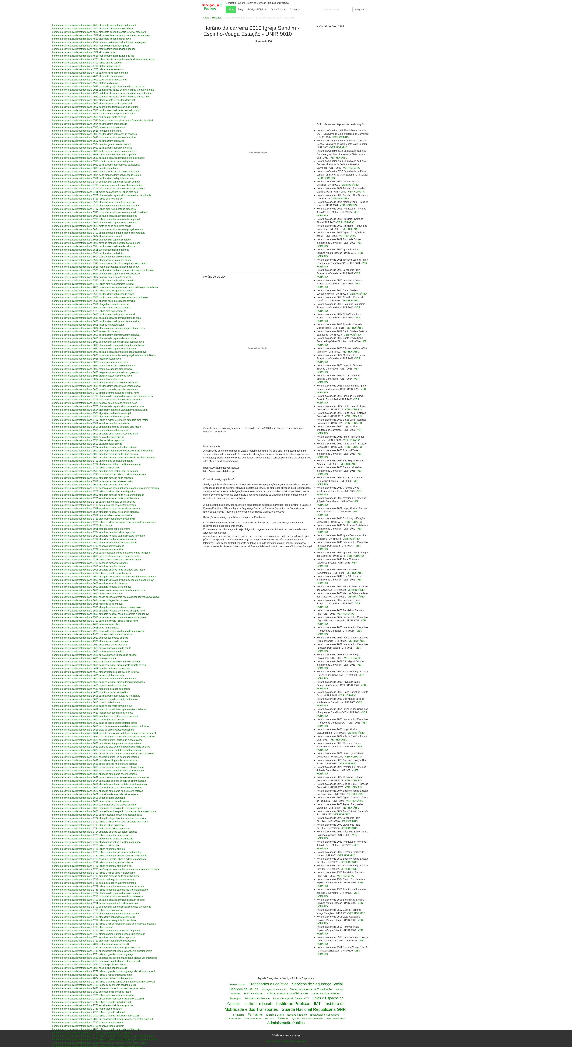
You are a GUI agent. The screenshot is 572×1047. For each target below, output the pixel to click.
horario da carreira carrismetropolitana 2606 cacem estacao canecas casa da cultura (96, 556)
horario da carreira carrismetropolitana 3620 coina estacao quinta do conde (91, 648)
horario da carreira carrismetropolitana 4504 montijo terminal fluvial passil (90, 45)
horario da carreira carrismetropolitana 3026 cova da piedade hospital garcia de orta (96, 243)
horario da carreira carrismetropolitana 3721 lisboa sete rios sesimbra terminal (93, 284)
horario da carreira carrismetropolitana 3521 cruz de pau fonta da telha (89, 117)
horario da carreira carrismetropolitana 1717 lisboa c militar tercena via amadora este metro (100, 420)
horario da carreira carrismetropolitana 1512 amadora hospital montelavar (91, 423)
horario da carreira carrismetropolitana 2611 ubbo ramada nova (85, 627)
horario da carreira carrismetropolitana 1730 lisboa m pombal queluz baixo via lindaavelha (99, 855)
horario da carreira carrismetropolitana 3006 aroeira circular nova (86, 331)
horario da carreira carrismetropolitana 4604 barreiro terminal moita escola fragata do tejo (99, 665)
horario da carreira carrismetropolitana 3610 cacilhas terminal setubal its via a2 (93, 314)
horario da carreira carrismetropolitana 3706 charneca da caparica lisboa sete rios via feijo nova (102, 396)
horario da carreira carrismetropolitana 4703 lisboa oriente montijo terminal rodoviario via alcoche (103, 59)
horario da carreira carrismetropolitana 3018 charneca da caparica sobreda (91, 239)
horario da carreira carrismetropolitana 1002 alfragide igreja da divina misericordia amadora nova (103, 580)
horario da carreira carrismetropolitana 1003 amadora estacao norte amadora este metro (98, 569)
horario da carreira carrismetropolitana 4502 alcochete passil (84, 52)
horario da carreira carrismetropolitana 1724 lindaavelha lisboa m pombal (90, 828)
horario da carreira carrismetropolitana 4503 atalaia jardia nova (85, 83)
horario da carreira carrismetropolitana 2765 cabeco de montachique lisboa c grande (96, 961)
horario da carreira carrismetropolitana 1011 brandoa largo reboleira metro (91, 529)
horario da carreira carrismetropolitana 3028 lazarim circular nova (86, 358)
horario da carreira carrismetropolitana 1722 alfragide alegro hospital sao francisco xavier (99, 818)
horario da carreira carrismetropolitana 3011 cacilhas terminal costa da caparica (94, 154)
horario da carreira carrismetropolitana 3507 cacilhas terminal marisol (88, 141)
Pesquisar (360, 9)
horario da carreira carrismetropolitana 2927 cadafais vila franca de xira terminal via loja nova (101, 96)
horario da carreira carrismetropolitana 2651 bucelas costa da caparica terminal (94, 301)
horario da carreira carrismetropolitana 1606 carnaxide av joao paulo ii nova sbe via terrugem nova (104, 811)
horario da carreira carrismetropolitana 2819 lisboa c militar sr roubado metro (92, 975)
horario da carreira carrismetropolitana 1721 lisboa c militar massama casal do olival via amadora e (104, 522)
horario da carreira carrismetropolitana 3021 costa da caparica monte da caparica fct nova (99, 352)
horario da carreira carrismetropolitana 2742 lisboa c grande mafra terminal (91, 1002)
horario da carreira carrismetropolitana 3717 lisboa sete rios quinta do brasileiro (94, 209)
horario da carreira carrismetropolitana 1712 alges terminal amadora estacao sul (94, 539)
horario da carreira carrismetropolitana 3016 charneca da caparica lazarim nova (94, 338)
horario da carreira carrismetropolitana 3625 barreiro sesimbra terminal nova (92, 706)
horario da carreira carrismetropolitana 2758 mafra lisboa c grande (87, 1009)
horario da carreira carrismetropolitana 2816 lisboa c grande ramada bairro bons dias (96, 1029)
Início (231, 9)
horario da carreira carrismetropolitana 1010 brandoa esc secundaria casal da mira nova (98, 590)
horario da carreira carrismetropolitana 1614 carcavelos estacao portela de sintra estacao (99, 781)
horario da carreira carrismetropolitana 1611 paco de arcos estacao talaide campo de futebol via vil (104, 733)
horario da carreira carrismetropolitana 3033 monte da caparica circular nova (92, 369)
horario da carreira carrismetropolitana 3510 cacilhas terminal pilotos (88, 253)
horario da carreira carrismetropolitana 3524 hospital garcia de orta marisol (91, 144)
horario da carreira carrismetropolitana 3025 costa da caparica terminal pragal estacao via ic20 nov (104, 355)
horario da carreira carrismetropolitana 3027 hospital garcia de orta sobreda (92, 277)
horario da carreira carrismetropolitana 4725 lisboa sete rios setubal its (89, 311)
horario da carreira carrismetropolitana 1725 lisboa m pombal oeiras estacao (92, 835)
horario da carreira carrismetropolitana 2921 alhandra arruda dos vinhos (90, 641)
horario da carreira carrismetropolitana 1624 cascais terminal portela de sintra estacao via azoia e (103, 736)
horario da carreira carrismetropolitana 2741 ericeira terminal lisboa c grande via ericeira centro (102, 951)
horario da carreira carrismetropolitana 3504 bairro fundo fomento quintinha (91, 256)
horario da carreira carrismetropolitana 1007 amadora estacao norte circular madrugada (98, 495)
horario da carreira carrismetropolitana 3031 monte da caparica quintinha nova (93, 365)
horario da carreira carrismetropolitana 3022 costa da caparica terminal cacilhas (94, 137)
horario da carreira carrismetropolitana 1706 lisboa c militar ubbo (86, 467)
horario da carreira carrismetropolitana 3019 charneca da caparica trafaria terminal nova (98, 345)
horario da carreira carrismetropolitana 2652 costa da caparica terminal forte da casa (96, 318)
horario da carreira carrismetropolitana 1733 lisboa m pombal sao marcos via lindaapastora (100, 889)
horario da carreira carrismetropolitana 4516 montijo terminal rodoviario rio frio (93, 56)
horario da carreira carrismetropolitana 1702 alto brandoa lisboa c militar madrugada (96, 464)
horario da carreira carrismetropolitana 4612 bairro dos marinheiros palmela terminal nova (99, 709)
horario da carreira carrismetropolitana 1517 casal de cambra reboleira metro (92, 481)
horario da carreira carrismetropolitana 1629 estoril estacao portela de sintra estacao (96, 750)
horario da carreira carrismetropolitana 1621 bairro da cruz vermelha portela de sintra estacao (101, 746)
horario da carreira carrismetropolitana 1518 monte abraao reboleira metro (91, 430)
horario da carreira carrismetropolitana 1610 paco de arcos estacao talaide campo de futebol (100, 726)
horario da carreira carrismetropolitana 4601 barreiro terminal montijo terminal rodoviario (98, 682)
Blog (240, 9)
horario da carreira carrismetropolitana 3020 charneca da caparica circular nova (94, 348)
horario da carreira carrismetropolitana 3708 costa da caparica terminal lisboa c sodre (97, 399)
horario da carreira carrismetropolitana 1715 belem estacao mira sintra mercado (94, 505)
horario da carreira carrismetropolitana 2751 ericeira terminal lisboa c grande (92, 1005)
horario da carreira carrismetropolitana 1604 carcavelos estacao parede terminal (94, 804)
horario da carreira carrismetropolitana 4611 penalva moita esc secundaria (91, 668)
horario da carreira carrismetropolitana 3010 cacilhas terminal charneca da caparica (96, 164)
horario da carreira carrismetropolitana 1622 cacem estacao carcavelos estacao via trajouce (100, 777)
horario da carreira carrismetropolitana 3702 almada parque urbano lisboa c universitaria (98, 233)
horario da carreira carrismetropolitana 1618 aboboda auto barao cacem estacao (94, 774)
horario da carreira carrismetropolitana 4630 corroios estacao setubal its (90, 692)
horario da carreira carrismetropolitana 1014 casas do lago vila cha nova (90, 600)
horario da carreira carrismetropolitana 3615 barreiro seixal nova (86, 702)
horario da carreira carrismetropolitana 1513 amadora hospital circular (89, 566)
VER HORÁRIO (340, 137)
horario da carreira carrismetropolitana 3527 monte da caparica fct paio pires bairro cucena (99, 263)
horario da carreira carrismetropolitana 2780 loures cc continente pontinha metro (94, 985)
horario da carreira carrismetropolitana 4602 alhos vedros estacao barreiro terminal (95, 672)
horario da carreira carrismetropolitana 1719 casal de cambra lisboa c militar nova (95, 621)
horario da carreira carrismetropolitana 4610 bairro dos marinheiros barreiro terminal (96, 661)
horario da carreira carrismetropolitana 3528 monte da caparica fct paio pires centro (96, 267)
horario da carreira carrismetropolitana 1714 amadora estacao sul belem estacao (94, 447)
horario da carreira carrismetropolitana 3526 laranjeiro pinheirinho (86, 130)
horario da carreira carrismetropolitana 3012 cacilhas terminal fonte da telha (92, 147)
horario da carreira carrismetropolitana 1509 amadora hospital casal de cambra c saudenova (100, 614)
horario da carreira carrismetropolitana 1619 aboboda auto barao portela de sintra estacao (99, 784)
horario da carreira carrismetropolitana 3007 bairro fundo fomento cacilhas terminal (95, 107)
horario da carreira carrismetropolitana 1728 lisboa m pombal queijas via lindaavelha (96, 852)
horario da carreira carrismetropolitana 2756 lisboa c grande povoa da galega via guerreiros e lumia (104, 1039)
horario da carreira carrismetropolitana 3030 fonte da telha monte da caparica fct (94, 151)
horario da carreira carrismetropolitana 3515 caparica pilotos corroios (88, 127)
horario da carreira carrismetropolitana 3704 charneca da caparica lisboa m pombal (96, 181)
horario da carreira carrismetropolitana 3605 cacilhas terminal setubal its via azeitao (96, 321)
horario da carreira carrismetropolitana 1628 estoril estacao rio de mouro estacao (94, 764)
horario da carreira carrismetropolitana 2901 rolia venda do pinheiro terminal (92, 634)
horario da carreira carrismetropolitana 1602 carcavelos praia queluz (88, 437)
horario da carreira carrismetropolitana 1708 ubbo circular (82, 525)
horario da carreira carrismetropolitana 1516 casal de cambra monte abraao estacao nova (99, 617)
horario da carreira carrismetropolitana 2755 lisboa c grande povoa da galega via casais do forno (103, 1036)
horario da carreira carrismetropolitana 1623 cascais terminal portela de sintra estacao (97, 740)
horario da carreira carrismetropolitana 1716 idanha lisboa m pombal (88, 440)
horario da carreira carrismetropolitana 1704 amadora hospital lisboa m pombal (93, 532)
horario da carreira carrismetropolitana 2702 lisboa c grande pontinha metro (92, 573)
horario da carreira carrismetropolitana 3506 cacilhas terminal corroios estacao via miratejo (100, 297)
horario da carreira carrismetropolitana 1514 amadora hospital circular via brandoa (95, 512)
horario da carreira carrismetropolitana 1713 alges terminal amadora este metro (93, 518)
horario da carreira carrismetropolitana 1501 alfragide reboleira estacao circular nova (96, 607)
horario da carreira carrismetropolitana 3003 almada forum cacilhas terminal (92, 103)
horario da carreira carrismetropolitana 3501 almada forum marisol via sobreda (93, 202)
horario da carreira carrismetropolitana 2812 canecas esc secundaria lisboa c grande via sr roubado (104, 958)
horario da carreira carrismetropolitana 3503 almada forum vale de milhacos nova (95, 382)
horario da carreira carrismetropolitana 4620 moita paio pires (84, 658)
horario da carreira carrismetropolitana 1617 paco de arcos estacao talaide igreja (94, 723)
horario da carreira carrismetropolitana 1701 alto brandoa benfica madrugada (92, 461)
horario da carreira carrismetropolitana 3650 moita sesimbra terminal (88, 651)
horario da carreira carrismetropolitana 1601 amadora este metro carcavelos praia (95, 433)
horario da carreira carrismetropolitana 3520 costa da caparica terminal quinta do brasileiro (99, 212)
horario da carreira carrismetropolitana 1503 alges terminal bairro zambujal (91, 413)
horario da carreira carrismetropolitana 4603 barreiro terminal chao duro (89, 685)
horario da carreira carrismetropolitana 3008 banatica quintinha (85, 168)
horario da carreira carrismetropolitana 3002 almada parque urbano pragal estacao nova (98, 328)
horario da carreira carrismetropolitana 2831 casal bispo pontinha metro (89, 968)
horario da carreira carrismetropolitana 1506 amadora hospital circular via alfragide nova (98, 610)
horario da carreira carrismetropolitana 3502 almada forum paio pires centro (92, 260)
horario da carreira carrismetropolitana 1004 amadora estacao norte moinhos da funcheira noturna (103, 457)
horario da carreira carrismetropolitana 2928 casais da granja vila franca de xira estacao (98, 86)
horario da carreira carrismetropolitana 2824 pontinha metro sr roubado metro (92, 978)
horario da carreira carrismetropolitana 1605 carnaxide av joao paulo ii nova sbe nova (97, 808)
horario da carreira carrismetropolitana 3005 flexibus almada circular (88, 324)
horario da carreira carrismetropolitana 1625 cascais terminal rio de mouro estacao (95, 757)
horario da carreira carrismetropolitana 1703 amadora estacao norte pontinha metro (96, 498)
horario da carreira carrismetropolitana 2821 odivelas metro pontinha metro (91, 992)
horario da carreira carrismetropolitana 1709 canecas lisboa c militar (88, 549)
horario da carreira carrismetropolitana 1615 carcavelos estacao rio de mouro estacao (97, 787)
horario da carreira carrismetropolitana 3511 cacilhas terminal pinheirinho (90, 250)
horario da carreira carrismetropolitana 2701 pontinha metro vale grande (90, 563)
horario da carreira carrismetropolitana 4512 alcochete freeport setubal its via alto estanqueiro (101, 35)
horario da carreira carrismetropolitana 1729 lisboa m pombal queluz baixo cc (92, 862)
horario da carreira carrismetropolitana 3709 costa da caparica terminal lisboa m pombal (98, 188)
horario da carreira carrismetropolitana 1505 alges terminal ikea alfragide (90, 416)
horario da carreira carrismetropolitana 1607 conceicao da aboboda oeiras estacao (95, 794)
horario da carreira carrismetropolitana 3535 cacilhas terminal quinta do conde (93, 294)
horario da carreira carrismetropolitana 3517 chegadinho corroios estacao (90, 304)
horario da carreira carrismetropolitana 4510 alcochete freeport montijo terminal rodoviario (99, 32)
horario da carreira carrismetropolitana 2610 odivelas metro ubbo (86, 624)
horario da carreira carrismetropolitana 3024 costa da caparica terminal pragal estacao (97, 229)
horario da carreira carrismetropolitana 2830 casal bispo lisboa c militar (89, 964)
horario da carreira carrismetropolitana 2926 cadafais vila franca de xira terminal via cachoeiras (102, 93)
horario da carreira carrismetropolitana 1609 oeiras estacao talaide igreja (90, 801)
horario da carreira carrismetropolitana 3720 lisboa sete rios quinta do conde (92, 290)
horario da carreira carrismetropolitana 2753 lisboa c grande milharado (89, 1012)
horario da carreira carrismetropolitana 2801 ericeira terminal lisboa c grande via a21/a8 (98, 998)
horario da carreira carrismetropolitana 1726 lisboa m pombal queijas (88, 849)
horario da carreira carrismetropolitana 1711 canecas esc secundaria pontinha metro (96, 559)
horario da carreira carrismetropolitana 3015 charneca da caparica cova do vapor (94, 222)
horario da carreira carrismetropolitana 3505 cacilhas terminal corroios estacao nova (96, 386)
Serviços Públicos (256, 9)
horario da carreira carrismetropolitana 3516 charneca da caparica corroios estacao (96, 273)
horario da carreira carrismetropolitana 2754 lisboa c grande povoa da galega (92, 954)
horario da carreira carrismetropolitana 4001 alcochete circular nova (87, 76)
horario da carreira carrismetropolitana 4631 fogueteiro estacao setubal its (91, 689)
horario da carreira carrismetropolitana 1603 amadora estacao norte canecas (92, 478)
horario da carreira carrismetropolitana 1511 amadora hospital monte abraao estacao (96, 508)
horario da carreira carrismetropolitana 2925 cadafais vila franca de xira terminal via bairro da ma (103, 90)
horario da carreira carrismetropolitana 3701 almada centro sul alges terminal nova (95, 393)
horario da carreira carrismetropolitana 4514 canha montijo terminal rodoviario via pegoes (99, 42)
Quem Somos (278, 9)
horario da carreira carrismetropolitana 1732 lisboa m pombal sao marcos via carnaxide (98, 886)
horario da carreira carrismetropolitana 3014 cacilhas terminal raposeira (89, 124)
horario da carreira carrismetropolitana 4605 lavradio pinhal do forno (88, 675)
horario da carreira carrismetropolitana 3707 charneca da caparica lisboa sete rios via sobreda (101, 195)
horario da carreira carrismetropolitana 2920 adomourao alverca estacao (90, 638)
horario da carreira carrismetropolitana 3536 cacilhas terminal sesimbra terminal (94, 280)
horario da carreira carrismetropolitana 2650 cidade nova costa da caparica (91, 307)
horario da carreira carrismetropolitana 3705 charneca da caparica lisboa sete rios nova (98, 406)
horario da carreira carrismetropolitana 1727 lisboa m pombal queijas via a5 (92, 866)
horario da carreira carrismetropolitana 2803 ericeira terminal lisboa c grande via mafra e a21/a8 (102, 1019)
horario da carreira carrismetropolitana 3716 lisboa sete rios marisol (87, 198)
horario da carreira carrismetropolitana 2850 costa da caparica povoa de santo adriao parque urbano (105, 287)
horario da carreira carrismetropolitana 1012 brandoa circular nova (87, 593)
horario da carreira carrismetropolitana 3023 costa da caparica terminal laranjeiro (94, 216)
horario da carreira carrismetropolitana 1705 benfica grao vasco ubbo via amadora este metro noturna (105, 488)
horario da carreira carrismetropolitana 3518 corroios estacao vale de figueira (92, 161)
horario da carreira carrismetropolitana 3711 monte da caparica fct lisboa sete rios (95, 192)
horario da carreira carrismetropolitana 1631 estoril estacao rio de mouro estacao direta (98, 767)
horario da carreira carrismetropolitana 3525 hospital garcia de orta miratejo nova (94, 403)
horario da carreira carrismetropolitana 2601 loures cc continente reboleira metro (94, 542)
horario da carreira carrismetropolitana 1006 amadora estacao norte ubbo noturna (95, 454)
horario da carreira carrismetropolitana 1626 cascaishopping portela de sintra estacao (97, 743)
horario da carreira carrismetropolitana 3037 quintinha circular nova (87, 379)
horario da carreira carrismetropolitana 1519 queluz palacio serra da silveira (92, 515)
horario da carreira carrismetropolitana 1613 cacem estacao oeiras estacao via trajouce (98, 770)
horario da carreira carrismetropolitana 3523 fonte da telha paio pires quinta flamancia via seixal (102, 120)
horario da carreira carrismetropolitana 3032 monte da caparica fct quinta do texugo (96, 171)
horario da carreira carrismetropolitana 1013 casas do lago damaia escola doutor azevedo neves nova (106, 597)
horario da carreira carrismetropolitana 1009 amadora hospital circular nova (91, 587)
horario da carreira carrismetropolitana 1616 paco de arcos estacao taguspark (93, 729)
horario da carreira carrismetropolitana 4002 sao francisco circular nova (89, 79)
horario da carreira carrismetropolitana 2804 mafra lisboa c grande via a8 (90, 944)
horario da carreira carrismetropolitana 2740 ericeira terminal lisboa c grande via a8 (96, 947)
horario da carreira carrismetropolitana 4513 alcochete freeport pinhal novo (91, 39)
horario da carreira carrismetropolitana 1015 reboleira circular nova (87, 604)
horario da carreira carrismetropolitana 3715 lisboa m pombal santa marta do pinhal (96, 219)
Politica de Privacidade (294, 1041)
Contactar (295, 9)
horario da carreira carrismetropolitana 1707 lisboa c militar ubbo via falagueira (93, 491)
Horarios (216, 17)
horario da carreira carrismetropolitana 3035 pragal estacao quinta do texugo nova (95, 372)
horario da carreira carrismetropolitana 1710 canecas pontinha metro (88, 546)
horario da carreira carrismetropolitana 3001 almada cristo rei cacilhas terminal (93, 100)
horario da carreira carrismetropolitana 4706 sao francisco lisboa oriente (90, 73)
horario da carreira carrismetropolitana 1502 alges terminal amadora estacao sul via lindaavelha (102, 450)
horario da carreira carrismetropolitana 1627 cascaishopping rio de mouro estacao (95, 760)
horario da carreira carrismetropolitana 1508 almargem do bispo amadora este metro (96, 427)
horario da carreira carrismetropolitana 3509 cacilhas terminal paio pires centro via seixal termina (103, 270)
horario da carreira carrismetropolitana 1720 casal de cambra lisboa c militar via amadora (99, 474)
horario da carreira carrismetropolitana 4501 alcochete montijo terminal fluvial (92, 28)
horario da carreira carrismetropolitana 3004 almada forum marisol (87, 236)
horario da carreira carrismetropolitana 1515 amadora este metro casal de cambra (95, 471)
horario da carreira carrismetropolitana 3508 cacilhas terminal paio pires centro (93, 113)
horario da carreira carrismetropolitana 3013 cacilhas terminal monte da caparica (94, 134)
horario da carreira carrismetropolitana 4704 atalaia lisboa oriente (86, 66)
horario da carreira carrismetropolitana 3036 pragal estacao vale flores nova (92, 375)
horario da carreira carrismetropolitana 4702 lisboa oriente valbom (87, 62)
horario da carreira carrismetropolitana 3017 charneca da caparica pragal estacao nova (98, 341)
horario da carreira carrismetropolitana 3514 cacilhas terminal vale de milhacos (93, 246)
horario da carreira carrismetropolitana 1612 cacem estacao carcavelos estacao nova (97, 815)
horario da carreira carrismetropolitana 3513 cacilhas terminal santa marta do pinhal (96, 110)
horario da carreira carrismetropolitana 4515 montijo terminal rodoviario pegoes (93, 49)
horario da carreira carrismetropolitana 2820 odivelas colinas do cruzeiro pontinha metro (98, 988)
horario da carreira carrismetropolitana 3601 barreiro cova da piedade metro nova (95, 389)
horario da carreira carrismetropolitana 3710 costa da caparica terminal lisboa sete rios (97, 185)
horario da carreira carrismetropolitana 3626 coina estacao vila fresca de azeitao (94, 655)
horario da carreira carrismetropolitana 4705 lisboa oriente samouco (87, 69)
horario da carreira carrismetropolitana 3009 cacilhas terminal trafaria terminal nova (96, 335)
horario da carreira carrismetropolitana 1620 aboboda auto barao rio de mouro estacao (97, 791)
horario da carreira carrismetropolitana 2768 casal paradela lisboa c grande (91, 1032)
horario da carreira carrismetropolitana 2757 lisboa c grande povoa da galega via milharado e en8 (103, 971)
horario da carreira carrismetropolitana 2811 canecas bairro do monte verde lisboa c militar (99, 1043)
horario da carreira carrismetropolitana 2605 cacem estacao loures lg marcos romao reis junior (101, 552)
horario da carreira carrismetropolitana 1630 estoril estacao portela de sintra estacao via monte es (103, 753)
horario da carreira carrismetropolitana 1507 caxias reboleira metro (87, 444)
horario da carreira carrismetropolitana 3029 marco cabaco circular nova (90, 362)
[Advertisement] (228, 62)
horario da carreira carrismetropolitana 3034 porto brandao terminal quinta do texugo (96, 175)
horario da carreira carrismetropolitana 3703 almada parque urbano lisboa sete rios (95, 205)
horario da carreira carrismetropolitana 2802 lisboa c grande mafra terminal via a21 (95, 1015)
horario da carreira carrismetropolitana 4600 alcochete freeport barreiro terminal (94, 25)
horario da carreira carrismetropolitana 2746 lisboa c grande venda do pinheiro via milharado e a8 (103, 981)
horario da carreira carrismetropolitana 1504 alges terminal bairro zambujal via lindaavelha (99, 410)
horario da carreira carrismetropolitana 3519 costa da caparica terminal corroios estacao (98, 158)
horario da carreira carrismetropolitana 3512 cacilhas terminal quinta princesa (93, 178)
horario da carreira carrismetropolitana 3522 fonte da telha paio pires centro (91, 226)
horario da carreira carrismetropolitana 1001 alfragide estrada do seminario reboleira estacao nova (104, 576)
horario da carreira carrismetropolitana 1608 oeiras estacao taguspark (88, 798)
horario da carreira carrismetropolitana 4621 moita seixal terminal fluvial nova (92, 712)
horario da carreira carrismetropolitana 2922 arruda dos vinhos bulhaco (89, 644)
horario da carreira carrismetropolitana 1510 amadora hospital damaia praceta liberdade (98, 535)
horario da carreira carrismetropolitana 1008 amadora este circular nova (90, 583)
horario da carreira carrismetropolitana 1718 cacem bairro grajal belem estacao (93, 501)
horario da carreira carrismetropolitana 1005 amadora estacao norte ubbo (90, 484)
